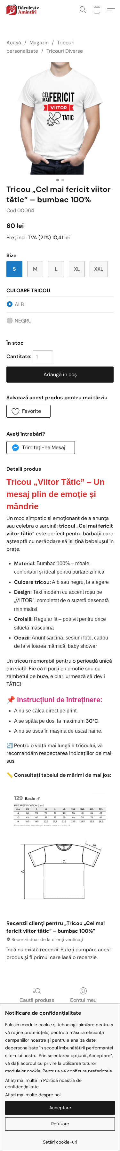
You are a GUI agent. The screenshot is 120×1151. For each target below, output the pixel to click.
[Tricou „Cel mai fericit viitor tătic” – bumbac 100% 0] (60, 118)
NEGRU (23, 320)
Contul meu (83, 1000)
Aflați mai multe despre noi (32, 1095)
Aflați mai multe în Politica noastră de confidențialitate (43, 1083)
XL (77, 269)
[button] (23, 9)
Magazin (39, 42)
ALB (19, 304)
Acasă (13, 42)
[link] (60, 1139)
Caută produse (37, 1000)
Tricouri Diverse (64, 51)
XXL (98, 269)
